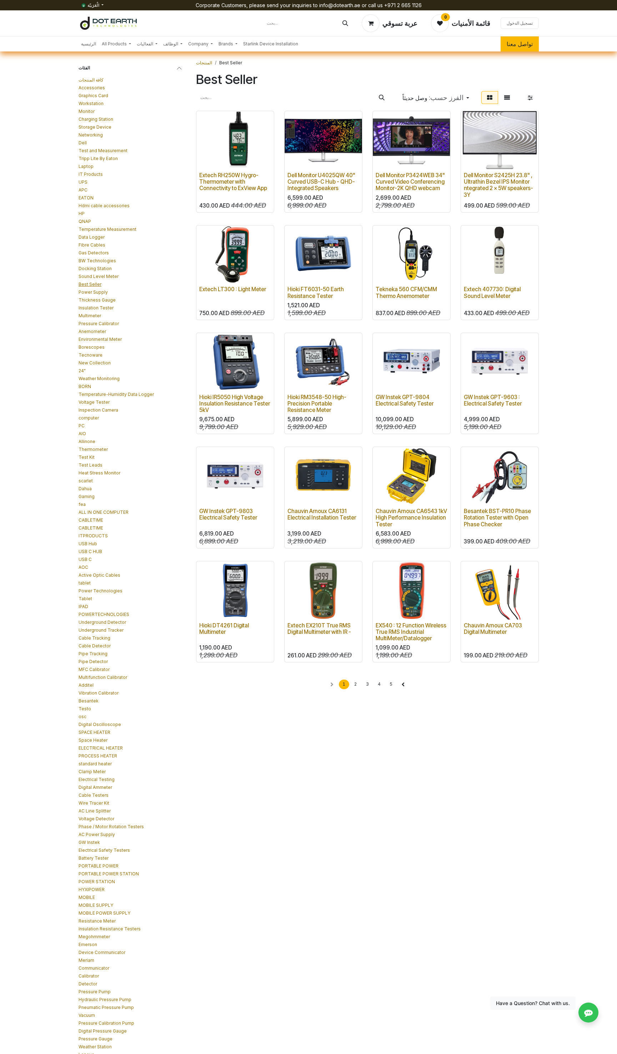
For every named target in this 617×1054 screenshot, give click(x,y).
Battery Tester (94, 858)
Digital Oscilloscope (100, 724)
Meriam (86, 960)
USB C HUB (90, 551)
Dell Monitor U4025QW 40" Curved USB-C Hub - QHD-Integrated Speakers (321, 182)
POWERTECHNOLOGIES (104, 614)
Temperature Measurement (107, 229)
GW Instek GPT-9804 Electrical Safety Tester (404, 400)
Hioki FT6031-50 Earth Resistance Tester (315, 292)
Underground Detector (102, 622)
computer (89, 418)
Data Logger (92, 237)
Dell (83, 142)
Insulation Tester (96, 307)
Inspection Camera (98, 410)
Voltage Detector (96, 818)
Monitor (87, 111)
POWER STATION (97, 881)
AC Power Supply (97, 834)
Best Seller (90, 284)
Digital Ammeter (95, 787)
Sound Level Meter (99, 276)
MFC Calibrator (94, 669)
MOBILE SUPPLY (96, 905)
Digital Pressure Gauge (103, 1031)
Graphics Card (93, 95)
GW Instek (89, 842)
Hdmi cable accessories (104, 205)
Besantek (89, 701)
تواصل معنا (520, 44)
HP (82, 213)
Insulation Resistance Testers (110, 928)
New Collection (95, 363)
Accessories (92, 87)
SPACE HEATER (94, 732)
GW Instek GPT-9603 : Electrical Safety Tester (493, 400)
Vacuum (87, 1015)
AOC (83, 567)
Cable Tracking (94, 638)
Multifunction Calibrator (103, 677)
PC (82, 425)
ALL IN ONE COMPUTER (104, 512)
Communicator (94, 968)
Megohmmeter (94, 936)
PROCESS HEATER (98, 756)
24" (82, 370)
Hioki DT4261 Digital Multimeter (224, 628)
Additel (86, 685)
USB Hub (88, 543)
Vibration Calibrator (99, 693)
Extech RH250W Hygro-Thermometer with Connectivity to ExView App (233, 182)
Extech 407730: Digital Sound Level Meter (492, 292)
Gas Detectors (94, 252)
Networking (91, 135)
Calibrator (89, 976)
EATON (86, 197)
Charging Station (96, 119)
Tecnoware (90, 355)
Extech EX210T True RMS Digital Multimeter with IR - (319, 628)
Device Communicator (102, 952)
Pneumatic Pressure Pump (106, 1007)
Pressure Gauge (95, 1038)
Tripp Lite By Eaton (98, 158)
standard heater (95, 763)
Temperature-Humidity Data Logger (116, 394)
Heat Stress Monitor (99, 473)
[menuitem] (88, 44)
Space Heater (93, 740)
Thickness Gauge (97, 300)
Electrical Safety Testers (104, 850)
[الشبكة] (489, 97)
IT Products (91, 174)
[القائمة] (507, 97)
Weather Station (95, 1046)
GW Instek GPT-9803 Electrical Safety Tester (228, 514)
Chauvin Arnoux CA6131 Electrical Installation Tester (321, 514)
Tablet (85, 598)
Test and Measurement (103, 150)
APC (83, 190)
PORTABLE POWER (99, 866)
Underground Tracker (101, 630)
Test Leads (90, 465)
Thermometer (93, 449)
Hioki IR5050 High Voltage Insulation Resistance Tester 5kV (234, 403)
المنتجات (204, 62)
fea (82, 504)
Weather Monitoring (99, 378)
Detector (88, 983)
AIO (82, 433)
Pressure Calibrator (99, 323)
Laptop (86, 166)
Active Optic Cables (99, 575)
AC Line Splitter (95, 811)
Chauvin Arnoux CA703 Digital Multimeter (493, 628)
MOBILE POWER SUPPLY (104, 913)
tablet (85, 583)
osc (82, 716)
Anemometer (92, 331)
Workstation (91, 103)
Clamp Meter (92, 771)
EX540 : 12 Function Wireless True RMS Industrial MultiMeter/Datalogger (411, 632)
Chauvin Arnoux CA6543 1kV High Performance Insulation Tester (411, 517)
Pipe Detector (93, 661)
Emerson (88, 944)
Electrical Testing (97, 779)
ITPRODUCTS (93, 535)
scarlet (86, 480)
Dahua (85, 488)
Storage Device (95, 127)
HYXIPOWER (92, 889)
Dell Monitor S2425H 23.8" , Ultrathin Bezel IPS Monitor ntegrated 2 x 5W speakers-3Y (498, 185)
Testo (85, 708)
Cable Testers (94, 795)
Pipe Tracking (93, 653)
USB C (85, 559)
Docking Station (95, 268)
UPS (83, 182)
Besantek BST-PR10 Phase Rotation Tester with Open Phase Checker (497, 517)
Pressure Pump (95, 991)
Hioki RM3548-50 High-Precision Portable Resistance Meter (316, 403)
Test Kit (87, 457)
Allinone (87, 441)
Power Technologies (100, 590)
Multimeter (90, 315)
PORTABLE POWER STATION (109, 873)
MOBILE (87, 897)
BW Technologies (97, 260)
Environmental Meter (100, 339)
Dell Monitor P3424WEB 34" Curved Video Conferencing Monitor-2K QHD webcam (410, 182)
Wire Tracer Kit (94, 803)
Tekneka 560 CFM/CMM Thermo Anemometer (406, 292)
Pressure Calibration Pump (106, 1023)
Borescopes (92, 347)
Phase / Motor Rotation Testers (111, 826)
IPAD (83, 606)
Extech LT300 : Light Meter (232, 289)
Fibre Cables (92, 245)
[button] (435, 97)
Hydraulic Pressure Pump (105, 999)
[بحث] (345, 23)
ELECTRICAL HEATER (101, 748)
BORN (85, 386)
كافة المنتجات (91, 80)
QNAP (85, 221)
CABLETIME (91, 520)
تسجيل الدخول (520, 23)
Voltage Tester (94, 402)
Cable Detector (95, 645)
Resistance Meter (97, 921)
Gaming (87, 496)
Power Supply (93, 292)
